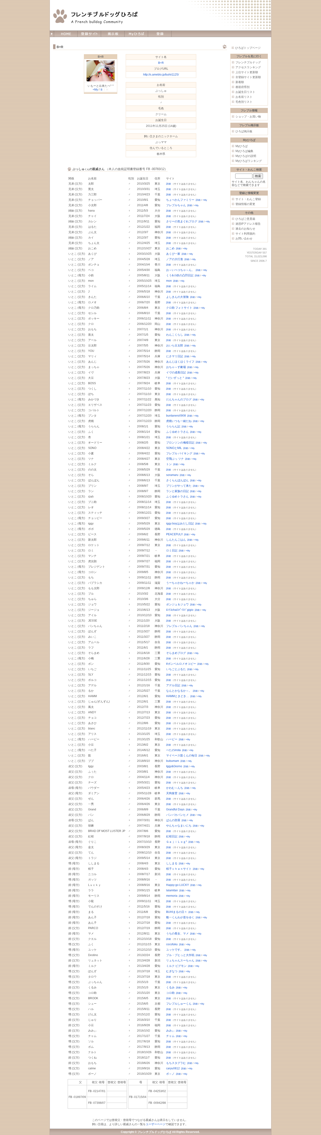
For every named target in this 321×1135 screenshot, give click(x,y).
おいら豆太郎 (174, 345)
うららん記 (173, 426)
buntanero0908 (176, 415)
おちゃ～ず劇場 (176, 367)
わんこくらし (174, 334)
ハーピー (171, 739)
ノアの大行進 (174, 259)
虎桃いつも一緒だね (179, 421)
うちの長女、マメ (177, 933)
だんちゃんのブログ (179, 399)
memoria (171, 895)
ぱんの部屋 (173, 820)
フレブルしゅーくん (179, 1003)
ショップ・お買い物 (248, 116)
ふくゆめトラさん (177, 431)
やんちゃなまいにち (179, 825)
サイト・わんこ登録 (248, 199)
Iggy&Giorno (174, 766)
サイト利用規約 (245, 233)
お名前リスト (243, 97)
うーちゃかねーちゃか (180, 583)
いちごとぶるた (176, 669)
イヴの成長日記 (176, 372)
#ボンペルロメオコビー (181, 663)
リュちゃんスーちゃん (180, 960)
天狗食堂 (171, 793)
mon (169, 280)
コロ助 (170, 993)
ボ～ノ (170, 1073)
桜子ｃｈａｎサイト (179, 868)
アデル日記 (173, 685)
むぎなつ (171, 971)
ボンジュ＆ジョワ (177, 604)
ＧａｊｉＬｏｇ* (176, 841)
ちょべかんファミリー (180, 199)
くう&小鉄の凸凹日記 (179, 275)
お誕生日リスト (245, 92)
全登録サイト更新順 (248, 77)
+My (95, 89)
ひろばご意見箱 (245, 218)
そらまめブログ (176, 653)
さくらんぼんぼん (177, 480)
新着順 (239, 82)
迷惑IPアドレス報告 (248, 223)
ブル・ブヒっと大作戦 (180, 955)
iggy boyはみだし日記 (180, 523)
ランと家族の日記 (177, 491)
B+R (101, 56)
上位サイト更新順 (246, 72)
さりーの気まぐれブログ (181, 221)
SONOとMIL (174, 448)
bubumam (172, 761)
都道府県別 (242, 87)
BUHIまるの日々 (176, 912)
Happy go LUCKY (177, 885)
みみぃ (170, 1030)
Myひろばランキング (248, 161)
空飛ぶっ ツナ (175, 458)
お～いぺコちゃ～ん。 (180, 270)
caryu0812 (173, 1068)
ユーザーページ (155, 1124)
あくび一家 (173, 253)
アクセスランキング (248, 67)
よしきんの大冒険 (177, 297)
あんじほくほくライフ (180, 361)
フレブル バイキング (179, 453)
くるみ (170, 987)
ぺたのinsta (173, 750)
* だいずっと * (175, 378)
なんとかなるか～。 (179, 690)
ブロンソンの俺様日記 (180, 442)
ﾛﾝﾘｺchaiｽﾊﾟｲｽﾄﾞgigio (179, 609)
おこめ (170, 248)
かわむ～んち (174, 788)
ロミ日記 (171, 550)
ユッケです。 (174, 949)
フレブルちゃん (176, 205)
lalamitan (172, 890)
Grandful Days (175, 809)
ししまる (171, 863)
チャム (170, 1036)
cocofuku (172, 944)
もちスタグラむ (176, 1063)
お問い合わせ (243, 238)
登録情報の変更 (245, 204)
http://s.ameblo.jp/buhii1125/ (161, 74)
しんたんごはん (176, 539)
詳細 (168, 183)
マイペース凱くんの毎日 (181, 755)
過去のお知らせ (245, 228)
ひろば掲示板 (243, 131)
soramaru (172, 475)
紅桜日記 (171, 836)
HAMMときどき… (177, 696)
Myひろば (241, 146)
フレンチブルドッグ (248, 62)
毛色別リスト (243, 101)
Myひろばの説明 (245, 156)
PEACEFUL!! (174, 534)
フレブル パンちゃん (179, 626)
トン (169, 464)
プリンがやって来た (179, 485)
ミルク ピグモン (176, 966)
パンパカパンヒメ (177, 814)
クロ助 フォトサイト (179, 307)
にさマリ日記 (174, 356)
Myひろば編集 (244, 151)
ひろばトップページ (248, 47)
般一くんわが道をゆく (180, 917)
